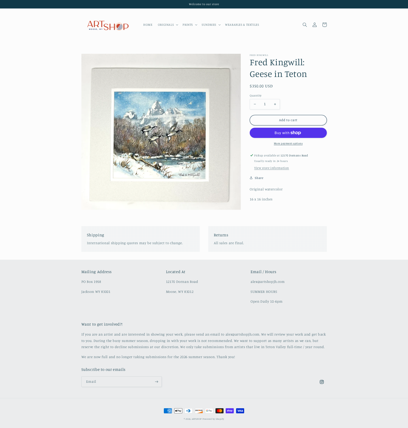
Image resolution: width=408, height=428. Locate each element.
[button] (167, 24)
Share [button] (259, 178)
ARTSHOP (197, 419)
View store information (271, 168)
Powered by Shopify (213, 419)
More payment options (288, 143)
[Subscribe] (156, 381)
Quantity (255, 95)
